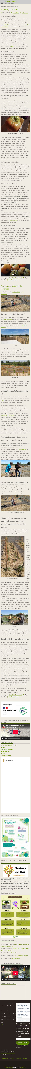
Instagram (18, 1058)
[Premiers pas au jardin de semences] (15, 311)
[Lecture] (3, 738)
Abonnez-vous (22, 1043)
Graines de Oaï (13, 220)
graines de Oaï (5, 25)
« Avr (2, 1024)
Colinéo (3, 753)
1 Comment (25, 13)
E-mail (25, 1058)
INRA (11, 46)
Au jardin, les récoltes (9, 9)
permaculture (22, 449)
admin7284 (16, 13)
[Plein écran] (28, 738)
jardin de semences (12, 280)
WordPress (23, 1067)
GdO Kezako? (16, 958)
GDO (3, 400)
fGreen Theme (9, 1067)
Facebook (5, 1058)
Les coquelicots (5, 751)
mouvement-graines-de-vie (8, 745)
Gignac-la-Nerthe (7, 319)
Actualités (12, 278)
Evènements (18, 278)
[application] (15, 732)
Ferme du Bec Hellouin (7, 415)
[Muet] (25, 738)
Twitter (12, 1058)
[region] (15, 270)
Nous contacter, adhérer (21, 955)
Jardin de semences (16, 953)
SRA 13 (3, 747)
